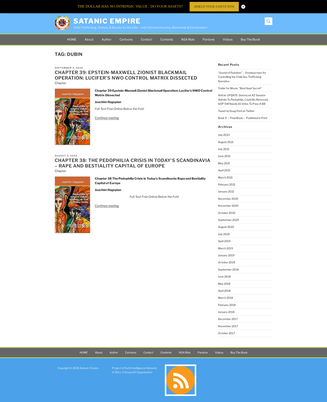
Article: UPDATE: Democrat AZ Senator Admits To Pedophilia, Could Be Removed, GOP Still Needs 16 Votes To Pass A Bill (243, 99)
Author (106, 39)
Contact (146, 39)
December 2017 (228, 319)
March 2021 (225, 177)
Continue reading (107, 118)
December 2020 (228, 198)
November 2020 (228, 205)
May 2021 (224, 163)
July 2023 (224, 134)
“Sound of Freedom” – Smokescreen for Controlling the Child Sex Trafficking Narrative (242, 77)
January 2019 (226, 255)
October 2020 (226, 212)
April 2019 (224, 241)
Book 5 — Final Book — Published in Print (242, 118)
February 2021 (226, 184)
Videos (228, 39)
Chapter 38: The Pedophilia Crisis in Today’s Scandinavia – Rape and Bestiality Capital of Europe (132, 163)
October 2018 (226, 262)
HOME (71, 39)
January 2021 (226, 191)
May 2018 (224, 283)
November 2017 (228, 326)
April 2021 (224, 170)
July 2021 (223, 149)
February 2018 (227, 305)
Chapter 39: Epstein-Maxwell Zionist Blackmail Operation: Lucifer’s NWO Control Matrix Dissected (126, 75)
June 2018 (224, 276)
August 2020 (226, 226)
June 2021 (224, 156)
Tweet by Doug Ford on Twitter (236, 111)
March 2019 (225, 248)
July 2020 (224, 234)
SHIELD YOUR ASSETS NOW (214, 6)
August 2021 (226, 142)
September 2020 (228, 219)
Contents (166, 39)
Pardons (209, 39)
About (89, 39)
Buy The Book (250, 39)
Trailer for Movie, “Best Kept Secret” (240, 88)
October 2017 (226, 333)
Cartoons (126, 39)
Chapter (60, 83)
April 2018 (224, 290)
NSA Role (188, 39)
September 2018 (228, 269)
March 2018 (225, 297)
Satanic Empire (107, 21)
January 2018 (226, 312)
